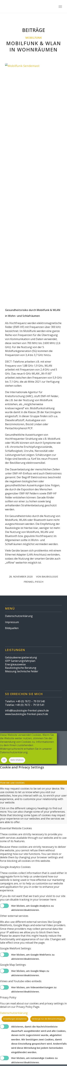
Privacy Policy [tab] (8, 997)
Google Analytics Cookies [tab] (15, 867)
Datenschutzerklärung (19, 616)
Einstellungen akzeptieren (15, 1018)
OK (4, 760)
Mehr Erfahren (17, 760)
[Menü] (60, 6)
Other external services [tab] (14, 916)
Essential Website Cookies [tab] (16, 828)
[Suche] (53, 6)
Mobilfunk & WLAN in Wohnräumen (33, 46)
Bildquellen (12, 628)
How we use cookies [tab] (12, 782)
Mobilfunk (33, 38)
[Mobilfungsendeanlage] (33, 184)
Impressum (12, 622)
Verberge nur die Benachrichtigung (48, 1018)
